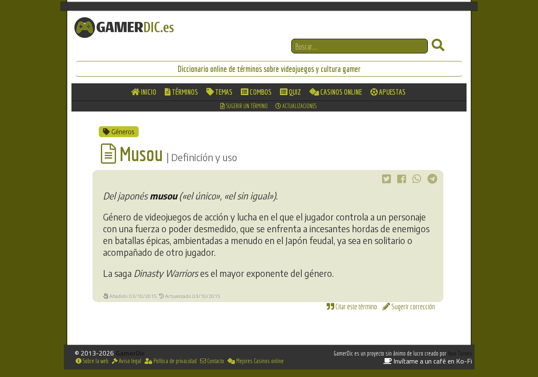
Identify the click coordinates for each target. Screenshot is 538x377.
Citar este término (355, 306)
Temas (223, 92)
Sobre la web (95, 361)
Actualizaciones (299, 106)
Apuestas (392, 92)
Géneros (122, 131)
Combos (260, 92)
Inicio (148, 92)
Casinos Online (340, 92)
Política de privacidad (174, 361)
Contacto (215, 361)
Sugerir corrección (412, 306)
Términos (184, 92)
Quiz (294, 92)
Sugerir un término (246, 106)
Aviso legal (129, 361)
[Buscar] (438, 45)
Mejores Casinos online (259, 361)
